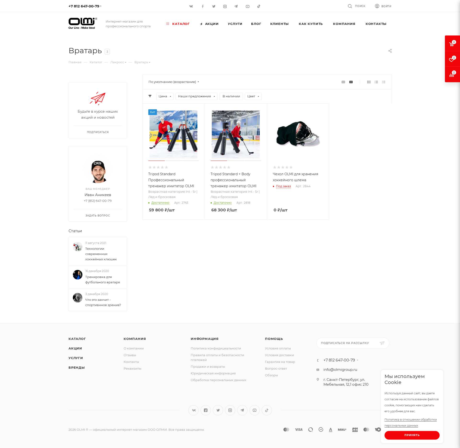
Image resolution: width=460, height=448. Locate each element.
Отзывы (130, 355)
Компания (135, 339)
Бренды (77, 367)
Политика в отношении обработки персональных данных (411, 422)
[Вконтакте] (191, 6)
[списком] (376, 82)
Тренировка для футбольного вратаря (102, 279)
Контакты (131, 362)
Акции (75, 348)
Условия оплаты (278, 348)
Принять (412, 435)
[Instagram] (225, 6)
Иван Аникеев (98, 194)
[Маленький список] (343, 82)
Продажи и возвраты (208, 366)
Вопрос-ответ (276, 368)
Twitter (218, 410)
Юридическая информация (213, 373)
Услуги (76, 358)
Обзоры (271, 375)
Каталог (77, 339)
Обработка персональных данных (218, 380)
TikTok (259, 6)
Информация (205, 339)
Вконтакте (193, 410)
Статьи (75, 231)
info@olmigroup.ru (340, 369)
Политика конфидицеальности (216, 348)
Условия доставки (279, 355)
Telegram (242, 410)
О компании (134, 348)
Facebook (206, 410)
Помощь (274, 339)
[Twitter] (214, 6)
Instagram (230, 410)
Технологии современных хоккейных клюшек (101, 254)
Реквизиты (132, 368)
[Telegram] (236, 6)
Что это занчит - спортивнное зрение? (103, 302)
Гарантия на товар (280, 362)
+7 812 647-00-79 (84, 6)
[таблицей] (383, 82)
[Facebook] (202, 6)
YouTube (254, 410)
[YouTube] (247, 6)
